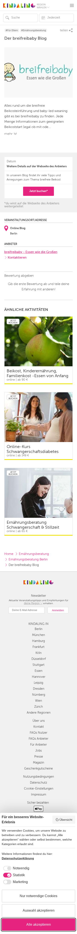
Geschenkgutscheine (38, 768)
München (38, 635)
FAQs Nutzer (38, 732)
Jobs (38, 750)
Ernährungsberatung (34, 554)
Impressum (38, 794)
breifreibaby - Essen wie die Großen (30, 252)
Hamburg (38, 641)
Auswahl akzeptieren (39, 910)
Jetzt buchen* (38, 191)
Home (8, 554)
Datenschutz (38, 782)
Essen (38, 670)
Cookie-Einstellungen (38, 788)
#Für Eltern (12, 30)
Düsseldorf (38, 658)
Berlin (38, 629)
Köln (38, 653)
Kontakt (38, 726)
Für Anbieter (38, 744)
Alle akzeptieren (38, 924)
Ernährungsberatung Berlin (28, 559)
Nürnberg (38, 694)
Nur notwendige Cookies (38, 896)
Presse (38, 756)
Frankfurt (38, 647)
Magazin (38, 762)
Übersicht (65, 819)
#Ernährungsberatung (33, 30)
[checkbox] (15, 868)
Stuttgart (38, 664)
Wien (38, 700)
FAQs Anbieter (38, 738)
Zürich (38, 706)
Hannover (38, 676)
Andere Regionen (38, 712)
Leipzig (38, 682)
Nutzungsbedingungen (38, 776)
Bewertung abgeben (19, 275)
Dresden (38, 688)
